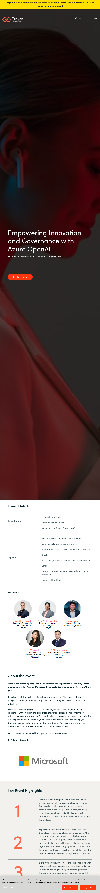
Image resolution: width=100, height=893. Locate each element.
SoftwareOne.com (80, 2)
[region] (50, 884)
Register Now (20, 277)
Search (81, 18)
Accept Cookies (70, 887)
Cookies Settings (8, 887)
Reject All (88, 887)
